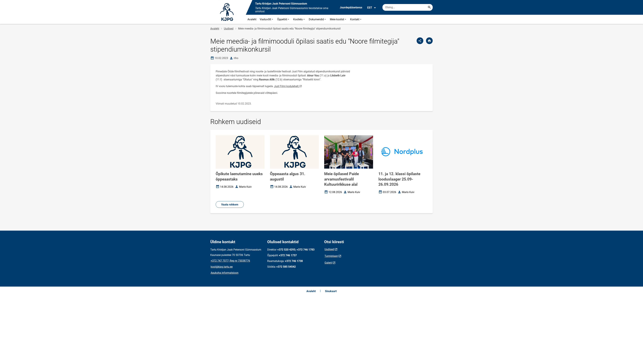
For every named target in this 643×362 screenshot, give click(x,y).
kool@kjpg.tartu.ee (222, 266)
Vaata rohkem (229, 204)
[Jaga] (420, 40)
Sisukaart (331, 291)
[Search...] (429, 7)
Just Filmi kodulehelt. (288, 86)
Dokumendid (316, 19)
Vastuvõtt (265, 19)
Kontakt (354, 19)
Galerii (328, 262)
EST (369, 7)
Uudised (228, 28)
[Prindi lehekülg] (429, 40)
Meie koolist (337, 19)
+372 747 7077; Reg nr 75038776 (230, 260)
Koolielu (298, 19)
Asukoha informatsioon (224, 272)
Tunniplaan (331, 256)
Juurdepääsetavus (351, 7)
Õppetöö (282, 19)
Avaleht (251, 19)
